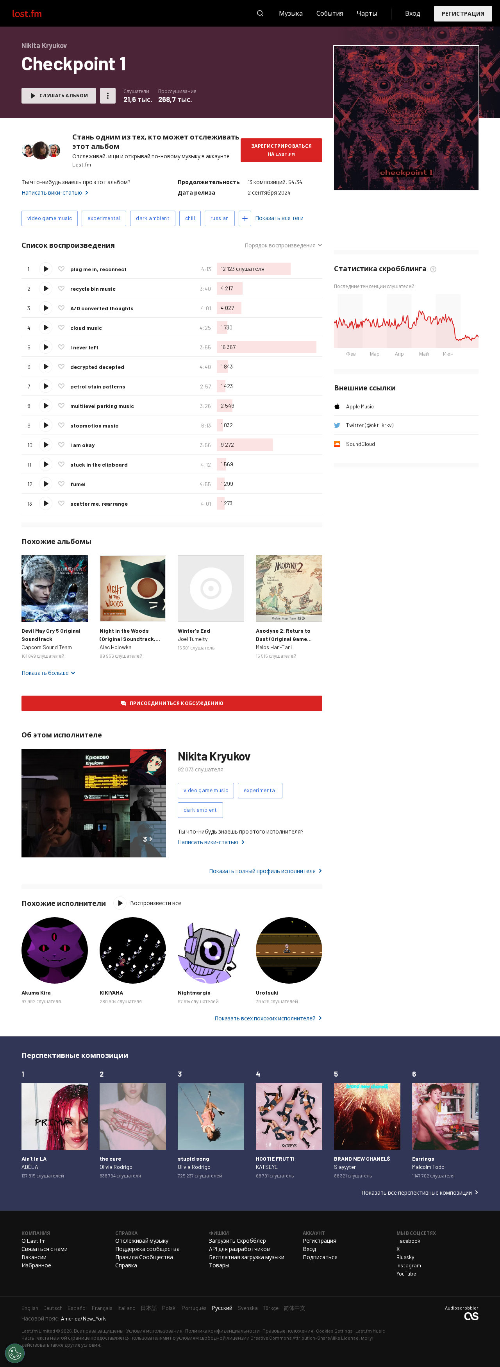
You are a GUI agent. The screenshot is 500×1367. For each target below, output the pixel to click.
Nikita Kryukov (214, 756)
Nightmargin (194, 992)
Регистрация (463, 13)
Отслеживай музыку (141, 1240)
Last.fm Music (370, 1330)
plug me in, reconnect (98, 269)
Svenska (248, 1307)
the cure (110, 1158)
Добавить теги (245, 218)
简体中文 (294, 1307)
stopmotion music (94, 425)
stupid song (193, 1158)
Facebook (408, 1240)
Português (194, 1307)
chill (190, 218)
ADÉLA (29, 1166)
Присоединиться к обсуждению (177, 703)
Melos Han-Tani (274, 647)
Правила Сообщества (144, 1257)
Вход (412, 13)
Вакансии (33, 1257)
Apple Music (360, 406)
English (29, 1307)
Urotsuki (267, 992)
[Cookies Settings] (15, 1353)
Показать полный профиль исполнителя (262, 871)
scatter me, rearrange (99, 503)
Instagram (408, 1265)
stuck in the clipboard (99, 464)
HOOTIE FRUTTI (275, 1158)
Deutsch (52, 1307)
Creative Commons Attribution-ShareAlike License (304, 1337)
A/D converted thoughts (102, 308)
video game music (49, 218)
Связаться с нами (44, 1248)
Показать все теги (279, 218)
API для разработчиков (239, 1248)
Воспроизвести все (155, 903)
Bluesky (405, 1257)
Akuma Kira (36, 992)
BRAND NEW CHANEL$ (362, 1158)
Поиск (260, 13)
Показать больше (45, 672)
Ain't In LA (33, 1158)
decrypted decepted (97, 366)
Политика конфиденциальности (222, 1330)
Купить (33, 609)
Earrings (423, 1158)
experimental (104, 218)
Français (102, 1307)
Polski (169, 1307)
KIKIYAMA (111, 992)
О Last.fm (33, 1240)
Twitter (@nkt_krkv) (369, 425)
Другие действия (108, 96)
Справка (126, 1265)
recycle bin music (93, 288)
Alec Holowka (116, 647)
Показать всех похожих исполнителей (265, 1018)
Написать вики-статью (51, 192)
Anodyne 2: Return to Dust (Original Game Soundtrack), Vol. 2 (283, 638)
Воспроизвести (45, 269)
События (329, 13)
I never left (84, 347)
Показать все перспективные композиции (416, 1192)
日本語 (149, 1307)
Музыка (291, 13)
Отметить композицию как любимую (61, 269)
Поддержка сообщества (147, 1248)
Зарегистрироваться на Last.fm (281, 150)
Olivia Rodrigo (116, 1166)
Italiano (127, 1307)
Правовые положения (287, 1330)
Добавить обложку (406, 179)
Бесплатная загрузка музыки (246, 1257)
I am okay (82, 445)
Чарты (367, 13)
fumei (78, 484)
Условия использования (154, 1330)
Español (77, 1307)
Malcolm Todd (428, 1166)
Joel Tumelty (192, 638)
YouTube (406, 1273)
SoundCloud (360, 443)
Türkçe (271, 1307)
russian (220, 218)
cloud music (86, 327)
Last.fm (35, 13)
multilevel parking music (102, 406)
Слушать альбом (63, 95)
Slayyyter (345, 1166)
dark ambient (153, 218)
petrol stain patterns (97, 386)
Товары (219, 1265)
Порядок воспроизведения (280, 245)
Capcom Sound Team (46, 647)
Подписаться (320, 1257)
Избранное (36, 1265)
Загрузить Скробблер (237, 1240)
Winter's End (194, 630)
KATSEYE (267, 1166)
